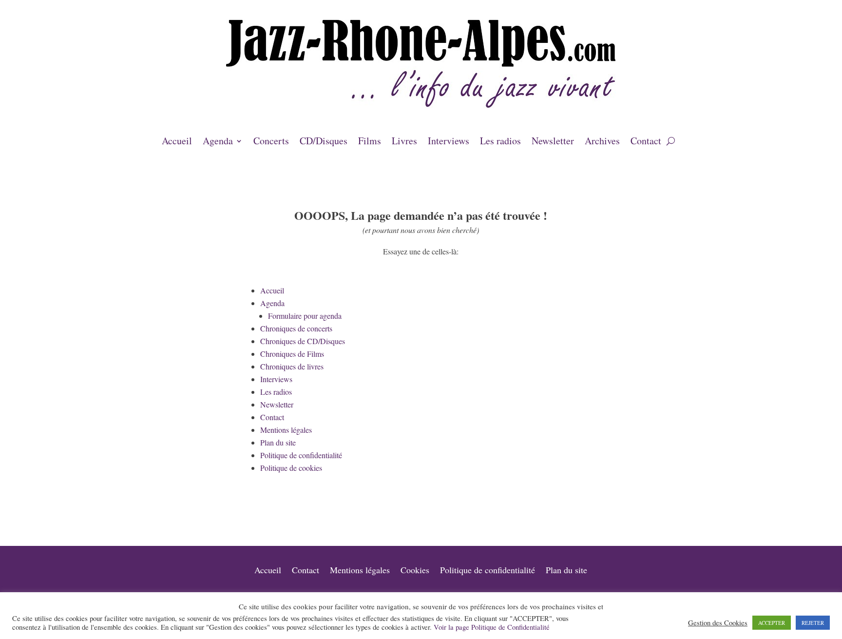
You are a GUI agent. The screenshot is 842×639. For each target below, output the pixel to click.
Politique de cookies (291, 468)
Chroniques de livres (292, 366)
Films (369, 142)
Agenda (218, 142)
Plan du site (278, 442)
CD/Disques (323, 142)
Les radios (500, 142)
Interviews (448, 142)
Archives (602, 142)
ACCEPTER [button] (771, 622)
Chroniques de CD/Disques (302, 341)
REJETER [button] (813, 622)
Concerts (271, 142)
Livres (404, 142)
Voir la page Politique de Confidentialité (492, 627)
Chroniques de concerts (296, 328)
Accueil (177, 142)
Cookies (415, 571)
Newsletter (553, 142)
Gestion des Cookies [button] (717, 623)
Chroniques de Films (292, 354)
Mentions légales (286, 430)
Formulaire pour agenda (305, 315)
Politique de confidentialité (301, 455)
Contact (646, 142)
